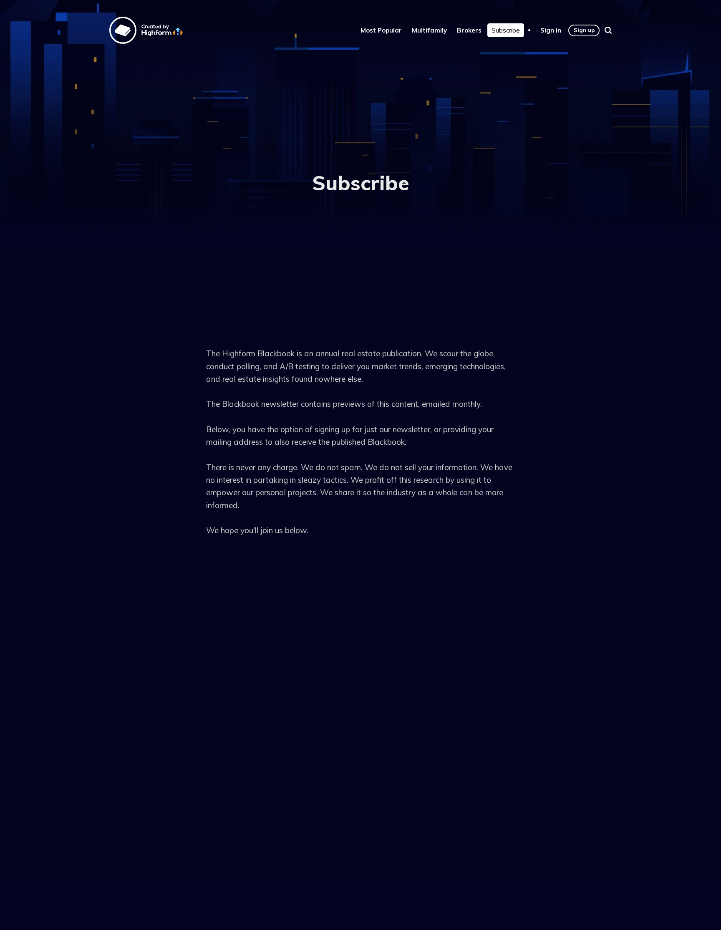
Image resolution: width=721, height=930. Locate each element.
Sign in (550, 30)
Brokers (469, 30)
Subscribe (506, 30)
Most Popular (381, 30)
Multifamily (429, 30)
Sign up (584, 30)
